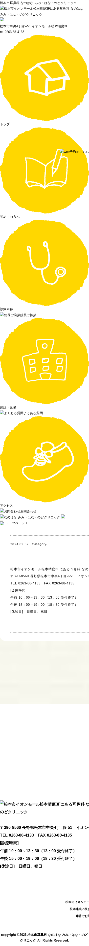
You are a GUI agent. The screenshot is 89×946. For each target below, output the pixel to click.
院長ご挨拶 (28, 315)
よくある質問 (33, 413)
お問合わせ (28, 511)
